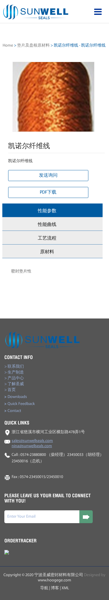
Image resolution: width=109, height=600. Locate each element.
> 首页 (10, 390)
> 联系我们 (14, 366)
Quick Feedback (19, 404)
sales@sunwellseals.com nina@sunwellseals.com (32, 443)
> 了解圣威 (14, 384)
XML (65, 588)
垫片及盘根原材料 (33, 45)
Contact (12, 411)
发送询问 (48, 175)
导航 (44, 588)
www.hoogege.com (54, 580)
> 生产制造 (14, 372)
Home (8, 45)
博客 (55, 588)
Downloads (15, 397)
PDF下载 (48, 192)
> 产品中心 (14, 378)
